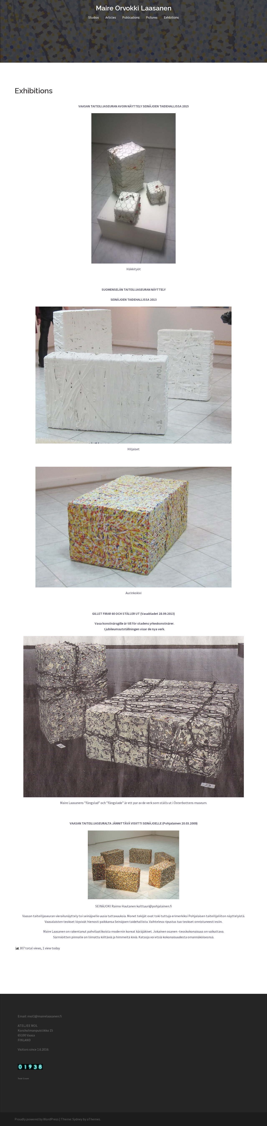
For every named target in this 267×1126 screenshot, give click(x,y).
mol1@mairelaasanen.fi (44, 1016)
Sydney (77, 1119)
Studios (93, 17)
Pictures (151, 17)
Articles (110, 17)
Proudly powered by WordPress (37, 1119)
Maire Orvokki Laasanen (133, 8)
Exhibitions (171, 17)
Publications (131, 17)
